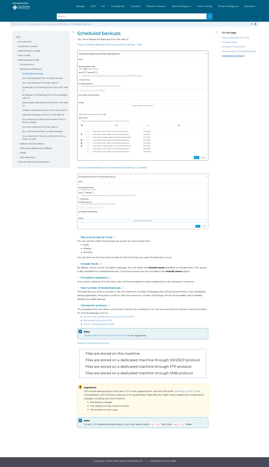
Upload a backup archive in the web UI (43, 114)
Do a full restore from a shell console (42, 131)
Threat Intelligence (228, 6)
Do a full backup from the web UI (40, 82)
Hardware (249, 6)
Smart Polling (204, 6)
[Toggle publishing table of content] (73, 31)
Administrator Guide (29, 50)
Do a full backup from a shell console (42, 78)
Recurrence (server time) (235, 37)
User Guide (24, 55)
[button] (14, 37)
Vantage (80, 6)
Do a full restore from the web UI (40, 126)
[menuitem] (80, 6)
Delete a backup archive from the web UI (44, 110)
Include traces (229, 42)
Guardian (136, 6)
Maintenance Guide (37, 24)
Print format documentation (33, 161)
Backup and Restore (59, 24)
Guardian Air (118, 6)
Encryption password (233, 46)
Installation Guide (27, 46)
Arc (103, 6)
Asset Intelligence (181, 6)
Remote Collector (156, 6)
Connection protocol (233, 55)
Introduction (25, 41)
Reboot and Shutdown (32, 143)
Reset (23, 152)
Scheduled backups (81, 24)
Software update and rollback (36, 148)
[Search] (209, 16)
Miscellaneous (27, 157)
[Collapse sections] (252, 24)
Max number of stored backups (239, 51)
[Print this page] (256, 24)
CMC (93, 6)
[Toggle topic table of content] (216, 31)
